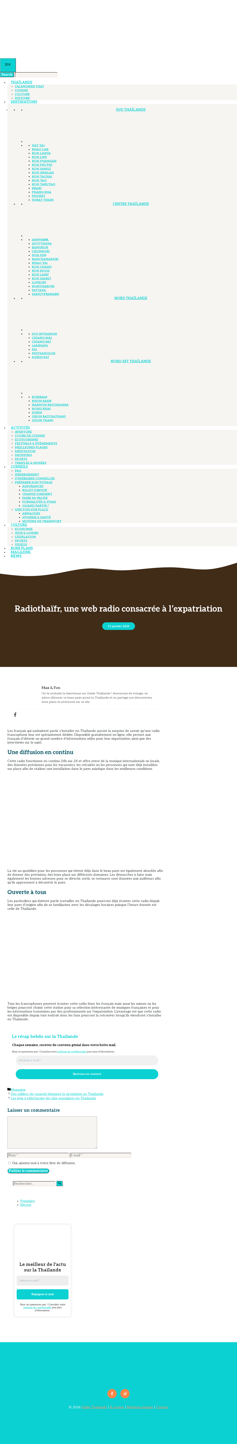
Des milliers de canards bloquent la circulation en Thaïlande (57, 1094)
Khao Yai (40, 263)
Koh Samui (41, 169)
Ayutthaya (42, 243)
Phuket (38, 196)
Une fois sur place (31, 509)
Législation (25, 537)
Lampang (40, 345)
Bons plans (22, 548)
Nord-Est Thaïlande (131, 361)
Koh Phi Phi (42, 165)
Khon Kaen (41, 401)
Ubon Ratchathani (49, 416)
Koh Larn (40, 275)
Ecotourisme (26, 439)
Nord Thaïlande (130, 298)
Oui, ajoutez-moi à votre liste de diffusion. (43, 1163)
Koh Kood (41, 271)
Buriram (39, 397)
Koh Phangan (44, 161)
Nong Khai (41, 409)
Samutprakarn (45, 294)
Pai (34, 349)
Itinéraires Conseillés (35, 478)
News (16, 556)
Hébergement (27, 474)
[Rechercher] (59, 1183)
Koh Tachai (42, 176)
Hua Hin (39, 255)
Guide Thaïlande (94, 1407)
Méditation (25, 451)
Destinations (24, 102)
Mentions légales (139, 1407)
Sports (21, 459)
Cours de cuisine (30, 436)
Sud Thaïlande (131, 110)
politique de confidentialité (71, 1051)
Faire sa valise (35, 498)
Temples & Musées (30, 463)
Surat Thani (43, 200)
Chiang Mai (42, 338)
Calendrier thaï (29, 86)
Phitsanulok (43, 353)
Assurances (32, 486)
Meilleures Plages (31, 447)
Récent (25, 1205)
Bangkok (40, 247)
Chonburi (41, 251)
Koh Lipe (39, 157)
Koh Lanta (41, 153)
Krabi (37, 188)
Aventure (23, 432)
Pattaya (39, 290)
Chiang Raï (41, 342)
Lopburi (39, 282)
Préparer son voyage (33, 482)
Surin (37, 412)
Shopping (23, 455)
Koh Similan (43, 173)
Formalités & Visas (39, 502)
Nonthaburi (43, 286)
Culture (22, 94)
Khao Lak (40, 149)
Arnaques (31, 513)
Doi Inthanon (44, 334)
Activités (20, 428)
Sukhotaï (40, 357)
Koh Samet (41, 278)
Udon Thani (42, 420)
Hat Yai (38, 145)
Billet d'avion (34, 490)
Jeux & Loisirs (27, 533)
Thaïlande (21, 82)
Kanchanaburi (45, 259)
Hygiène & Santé (36, 517)
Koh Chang (42, 267)
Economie (24, 529)
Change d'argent (37, 494)
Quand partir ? (35, 506)
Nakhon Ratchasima (50, 405)
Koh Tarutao (43, 184)
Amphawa (40, 240)
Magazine (21, 552)
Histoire (22, 98)
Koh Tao (39, 180)
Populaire (27, 1201)
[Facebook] (15, 714)
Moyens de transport (41, 521)
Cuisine (21, 90)
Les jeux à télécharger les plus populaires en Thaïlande (53, 1098)
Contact (162, 1407)
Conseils (19, 467)
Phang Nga (41, 192)
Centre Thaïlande (131, 204)
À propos (117, 1407)
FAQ (18, 471)
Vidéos (21, 544)
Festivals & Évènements (36, 443)
